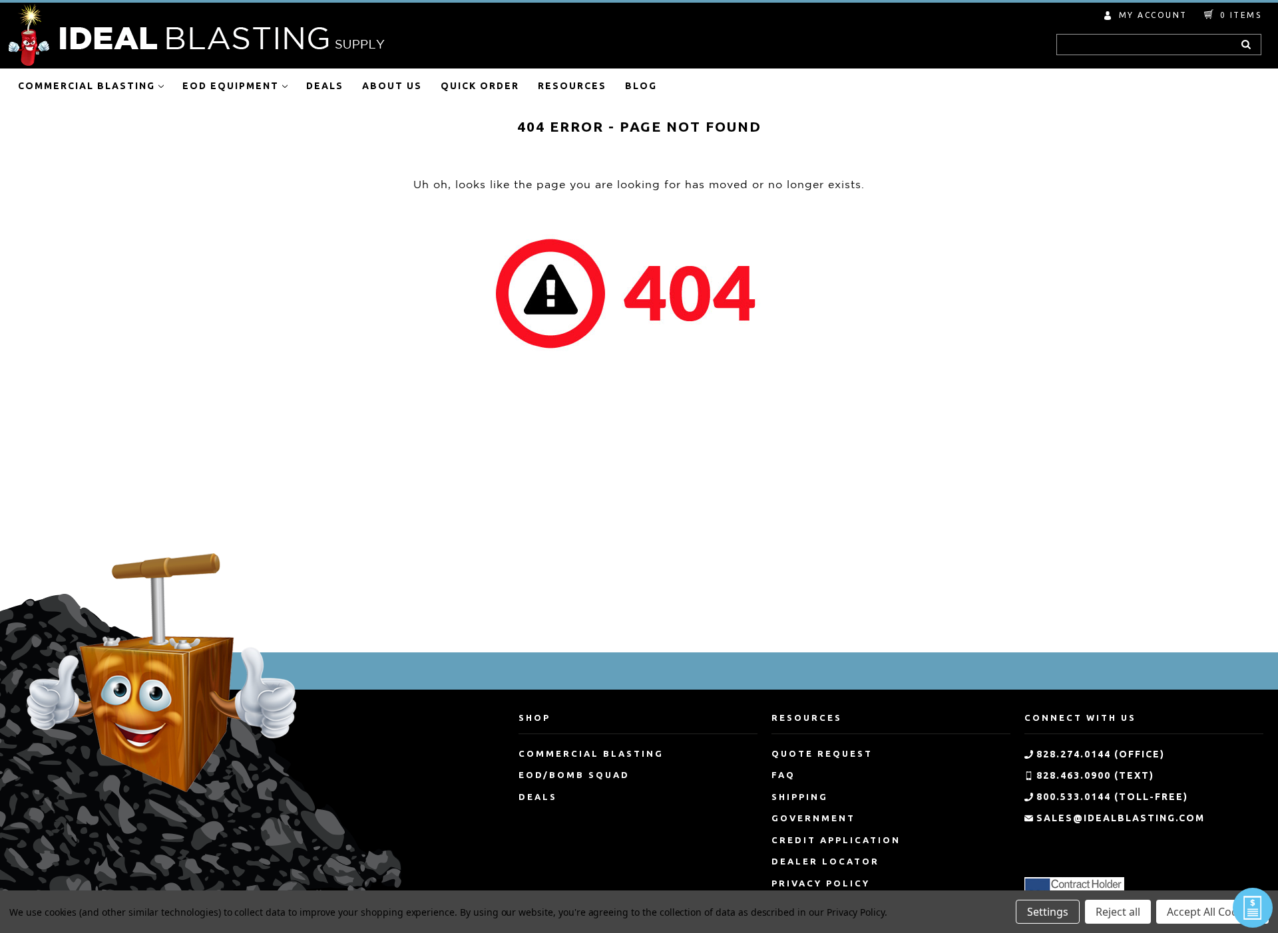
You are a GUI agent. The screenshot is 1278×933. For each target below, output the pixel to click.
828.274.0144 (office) (1100, 754)
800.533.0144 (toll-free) (1112, 796)
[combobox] (1158, 44)
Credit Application (836, 840)
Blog (641, 85)
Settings (1047, 911)
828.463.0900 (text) (1095, 775)
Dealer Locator (825, 861)
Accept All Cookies (1212, 911)
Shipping (799, 796)
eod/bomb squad (574, 774)
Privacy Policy (820, 883)
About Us (392, 85)
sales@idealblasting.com (1120, 818)
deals (538, 796)
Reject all (1118, 911)
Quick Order (480, 85)
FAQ (783, 774)
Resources (572, 85)
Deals (324, 85)
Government (813, 818)
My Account (1153, 15)
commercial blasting (591, 753)
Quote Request (822, 753)
